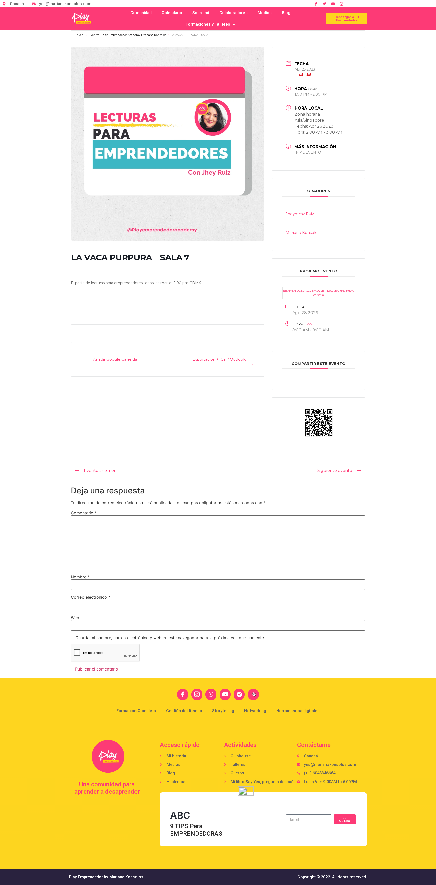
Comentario (84, 513)
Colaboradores (233, 12)
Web (75, 617)
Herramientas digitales (298, 710)
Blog (286, 12)
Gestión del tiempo (184, 710)
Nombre (80, 577)
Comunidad (141, 12)
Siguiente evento (334, 470)
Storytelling (223, 710)
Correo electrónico (90, 597)
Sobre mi (200, 12)
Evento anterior (100, 470)
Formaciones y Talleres (208, 24)
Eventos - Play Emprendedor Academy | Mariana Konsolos (127, 35)
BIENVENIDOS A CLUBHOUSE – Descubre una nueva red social (319, 293)
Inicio (80, 35)
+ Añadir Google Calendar (114, 359)
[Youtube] (225, 694)
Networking (255, 710)
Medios (265, 12)
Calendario (172, 12)
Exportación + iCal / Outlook (219, 359)
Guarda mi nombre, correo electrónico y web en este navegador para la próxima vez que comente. (170, 638)
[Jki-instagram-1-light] (341, 4)
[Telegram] (239, 694)
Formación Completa (136, 710)
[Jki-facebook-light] (182, 694)
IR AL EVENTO (308, 152)
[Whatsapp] (210, 694)
